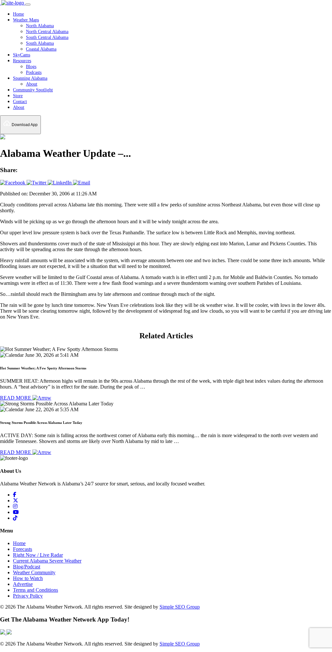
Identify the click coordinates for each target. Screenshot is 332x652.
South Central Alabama (47, 37)
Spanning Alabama (30, 78)
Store (18, 95)
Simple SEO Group (180, 607)
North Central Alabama (47, 31)
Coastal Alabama (41, 49)
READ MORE (16, 398)
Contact (20, 101)
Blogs (31, 66)
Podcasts (34, 72)
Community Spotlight (33, 89)
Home (18, 14)
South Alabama (40, 43)
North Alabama (40, 25)
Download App (24, 124)
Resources (22, 60)
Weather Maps (26, 19)
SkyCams (21, 54)
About (31, 84)
